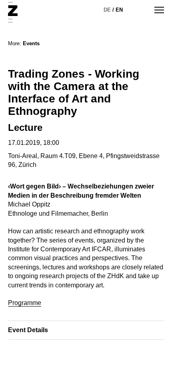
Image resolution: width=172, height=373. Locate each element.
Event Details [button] (28, 330)
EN (119, 10)
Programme (24, 302)
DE (107, 10)
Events (31, 43)
